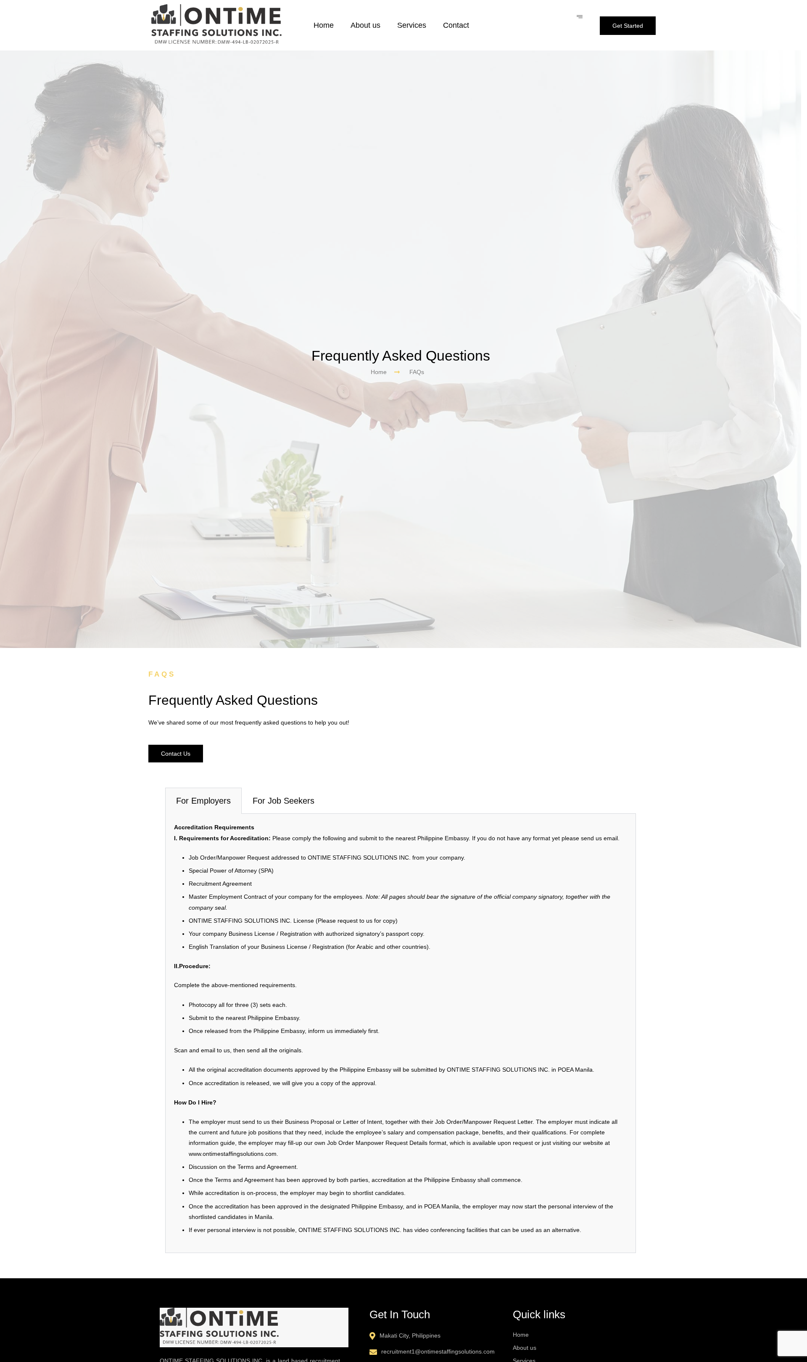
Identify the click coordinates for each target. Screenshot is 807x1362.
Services (411, 25)
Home (324, 25)
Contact (456, 25)
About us (365, 25)
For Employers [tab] (203, 800)
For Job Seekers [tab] (283, 800)
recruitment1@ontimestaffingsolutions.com (438, 1351)
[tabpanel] (400, 1033)
